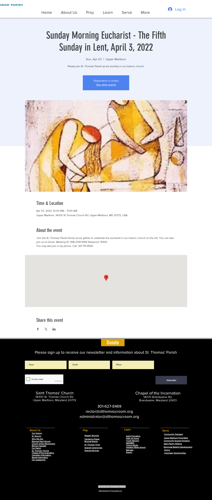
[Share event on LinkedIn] (54, 329)
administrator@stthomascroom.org (109, 416)
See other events (106, 84)
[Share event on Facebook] (37, 329)
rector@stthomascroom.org (109, 411)
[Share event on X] (46, 329)
